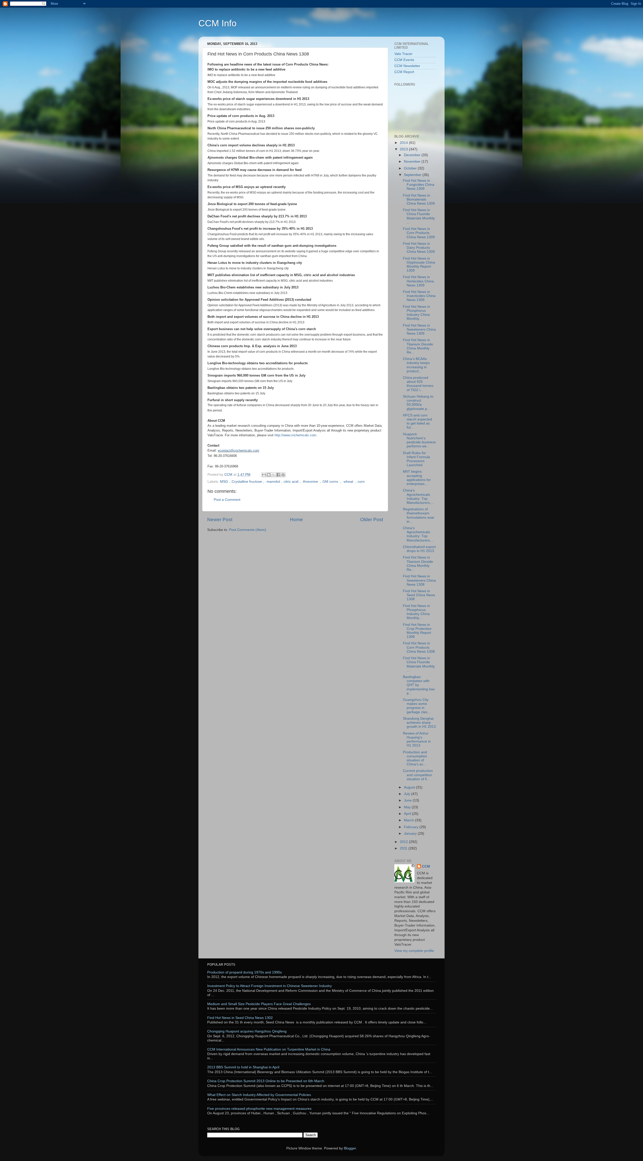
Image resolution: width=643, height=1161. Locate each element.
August (410, 787)
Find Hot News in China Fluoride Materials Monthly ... (419, 216)
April (408, 814)
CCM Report (404, 72)
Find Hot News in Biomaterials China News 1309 (419, 199)
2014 (404, 143)
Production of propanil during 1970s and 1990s (244, 972)
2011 (404, 848)
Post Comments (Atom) (247, 530)
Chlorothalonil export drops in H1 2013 (419, 549)
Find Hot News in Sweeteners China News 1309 (419, 329)
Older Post (371, 519)
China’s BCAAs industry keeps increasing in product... (416, 365)
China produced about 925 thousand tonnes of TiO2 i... (418, 384)
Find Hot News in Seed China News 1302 (240, 1018)
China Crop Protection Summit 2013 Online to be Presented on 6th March (265, 1081)
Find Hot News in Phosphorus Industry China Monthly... (416, 313)
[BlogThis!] (268, 474)
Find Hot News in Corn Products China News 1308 (419, 647)
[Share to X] (273, 474)
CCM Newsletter (407, 66)
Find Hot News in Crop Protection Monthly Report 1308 (417, 631)
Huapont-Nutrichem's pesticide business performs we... (419, 440)
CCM (426, 866)
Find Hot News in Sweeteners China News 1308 (419, 580)
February (411, 827)
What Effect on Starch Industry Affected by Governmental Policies (259, 1095)
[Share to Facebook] (278, 474)
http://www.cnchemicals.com (295, 435)
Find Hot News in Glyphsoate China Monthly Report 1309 (419, 265)
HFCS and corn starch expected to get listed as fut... (417, 421)
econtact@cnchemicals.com (238, 450)
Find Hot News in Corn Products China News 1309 (419, 233)
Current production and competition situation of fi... (418, 775)
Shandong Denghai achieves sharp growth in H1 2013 (419, 722)
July (407, 794)
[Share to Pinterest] (283, 474)
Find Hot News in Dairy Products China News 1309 (419, 248)
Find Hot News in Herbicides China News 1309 (418, 281)
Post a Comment (227, 500)
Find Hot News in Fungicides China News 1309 (418, 185)
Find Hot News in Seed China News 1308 (419, 595)
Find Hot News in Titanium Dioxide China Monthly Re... (418, 346)
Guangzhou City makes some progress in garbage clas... (416, 706)
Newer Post (219, 519)
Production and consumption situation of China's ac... (415, 758)
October (411, 168)
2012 (404, 842)
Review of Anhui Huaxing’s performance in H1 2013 (417, 739)
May (408, 807)
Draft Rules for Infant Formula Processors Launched (416, 459)
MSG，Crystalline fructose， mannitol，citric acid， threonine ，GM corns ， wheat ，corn (292, 481)
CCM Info (217, 23)
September (413, 175)
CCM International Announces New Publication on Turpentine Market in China (268, 1049)
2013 (404, 149)
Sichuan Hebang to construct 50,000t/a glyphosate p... (418, 403)
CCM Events (404, 60)
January (411, 833)
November (412, 161)
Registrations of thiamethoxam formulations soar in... (418, 515)
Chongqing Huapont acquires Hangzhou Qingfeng (247, 1031)
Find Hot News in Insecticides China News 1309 (419, 296)
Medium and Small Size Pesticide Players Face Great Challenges (259, 1004)
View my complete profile (414, 951)
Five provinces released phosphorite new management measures (259, 1109)
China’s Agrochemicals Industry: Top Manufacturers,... (418, 496)
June (408, 800)
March (409, 820)
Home (296, 519)
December (412, 155)
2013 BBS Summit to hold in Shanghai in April (243, 1067)
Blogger (350, 1148)
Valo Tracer (403, 54)
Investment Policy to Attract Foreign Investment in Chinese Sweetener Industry (269, 986)
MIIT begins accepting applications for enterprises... (417, 478)
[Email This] (263, 474)
